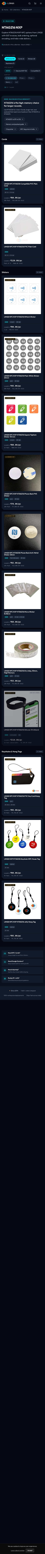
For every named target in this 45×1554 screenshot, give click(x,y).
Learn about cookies (17, 1550)
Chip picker (9, 129)
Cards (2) (21, 59)
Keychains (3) (10, 63)
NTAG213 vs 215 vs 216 (13, 119)
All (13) (8, 71)
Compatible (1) (35, 71)
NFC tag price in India (27, 129)
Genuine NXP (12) (21, 71)
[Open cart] (35, 3)
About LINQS (25, 45)
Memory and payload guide (15, 124)
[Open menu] (40, 3)
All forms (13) (10, 59)
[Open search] (29, 3)
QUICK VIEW (22, 179)
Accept (30, 1550)
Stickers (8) (31, 59)
